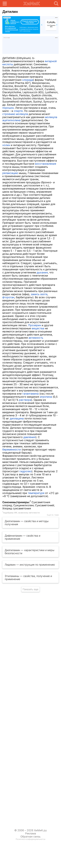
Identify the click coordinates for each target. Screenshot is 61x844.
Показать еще (30, 589)
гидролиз (25, 471)
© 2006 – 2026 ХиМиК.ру (30, 830)
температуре (36, 493)
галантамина (30, 393)
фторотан (8, 297)
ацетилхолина (11, 120)
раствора (25, 399)
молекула (51, 117)
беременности (11, 449)
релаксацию (10, 173)
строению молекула (15, 114)
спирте (18, 110)
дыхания (42, 272)
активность (36, 337)
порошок (8, 107)
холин (6, 145)
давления (29, 437)
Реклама (30, 833)
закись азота (39, 294)
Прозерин (34, 325)
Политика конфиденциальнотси (30, 839)
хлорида (27, 79)
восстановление (45, 163)
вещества (38, 328)
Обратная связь (30, 836)
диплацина (17, 418)
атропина (46, 396)
